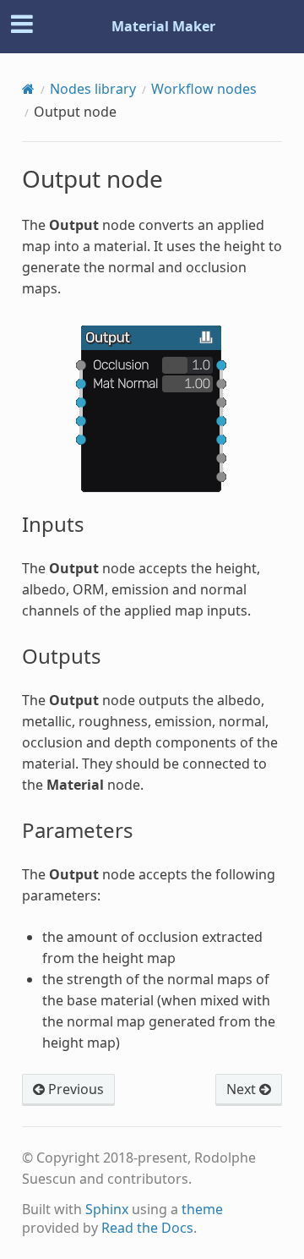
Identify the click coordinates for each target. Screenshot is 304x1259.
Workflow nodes (204, 88)
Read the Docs (147, 1227)
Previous (74, 1089)
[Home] (28, 89)
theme (202, 1209)
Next (242, 1089)
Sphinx (106, 1209)
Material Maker (163, 26)
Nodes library (93, 88)
